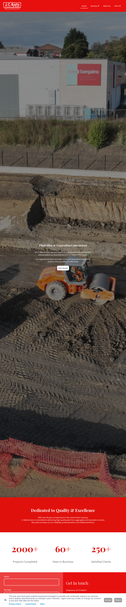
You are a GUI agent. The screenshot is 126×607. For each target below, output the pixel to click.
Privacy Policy (15, 604)
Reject (118, 600)
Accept (108, 600)
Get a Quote (63, 268)
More (42, 604)
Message (7, 589)
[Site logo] (12, 6)
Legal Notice (30, 604)
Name (6, 576)
